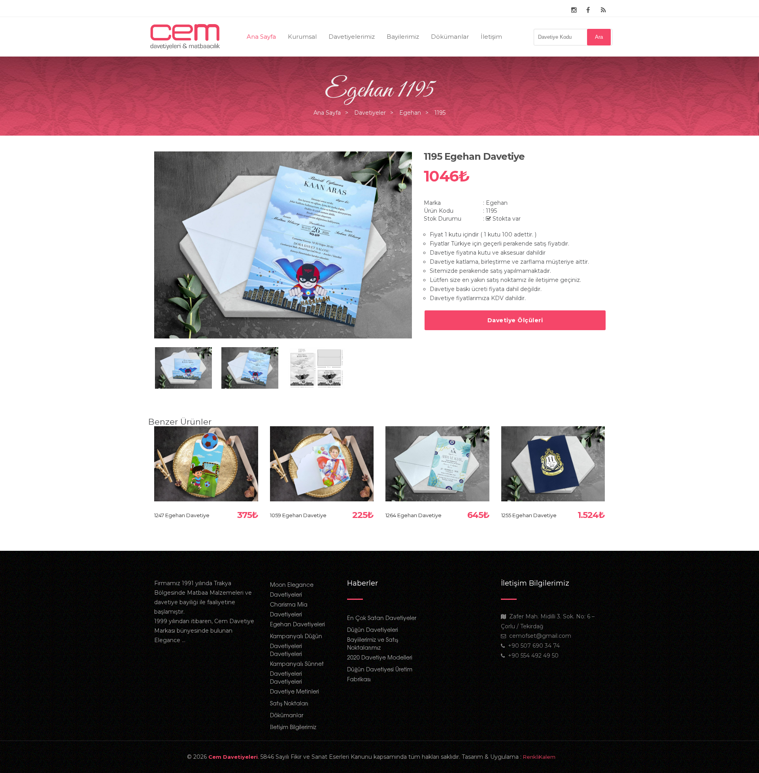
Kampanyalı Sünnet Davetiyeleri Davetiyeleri (297, 672)
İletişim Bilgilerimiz (293, 727)
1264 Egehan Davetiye (413, 515)
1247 (206, 455)
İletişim (491, 36)
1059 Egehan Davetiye (298, 515)
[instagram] (574, 10)
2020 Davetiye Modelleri (379, 657)
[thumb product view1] (183, 367)
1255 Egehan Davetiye (529, 515)
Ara (599, 37)
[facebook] (588, 10)
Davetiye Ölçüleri (515, 320)
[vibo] (603, 10)
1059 (321, 455)
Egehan (410, 112)
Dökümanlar (450, 36)
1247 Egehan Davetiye (182, 515)
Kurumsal (302, 36)
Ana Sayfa (261, 36)
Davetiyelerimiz (352, 36)
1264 (437, 455)
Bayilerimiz (403, 36)
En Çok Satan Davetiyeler (381, 618)
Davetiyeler (370, 112)
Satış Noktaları (289, 703)
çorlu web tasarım (547, 756)
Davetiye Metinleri (294, 691)
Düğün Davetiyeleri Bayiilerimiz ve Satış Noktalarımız (372, 638)
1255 (553, 455)
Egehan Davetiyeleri (297, 624)
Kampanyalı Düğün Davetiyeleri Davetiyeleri (296, 645)
